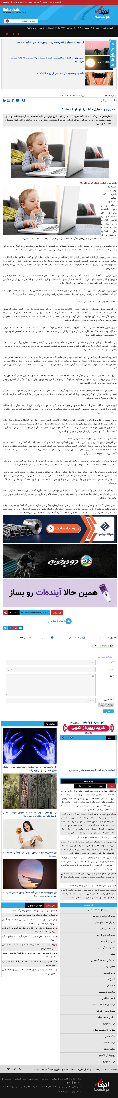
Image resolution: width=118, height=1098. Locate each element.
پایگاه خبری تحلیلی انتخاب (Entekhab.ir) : (98, 183)
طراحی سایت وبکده (105, 1017)
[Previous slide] (71, 737)
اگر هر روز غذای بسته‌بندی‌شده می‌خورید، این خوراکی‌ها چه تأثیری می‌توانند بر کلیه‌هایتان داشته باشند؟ (28, 921)
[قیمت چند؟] (112, 49)
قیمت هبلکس (108, 998)
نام (112, 661)
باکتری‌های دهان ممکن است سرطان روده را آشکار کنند (60, 73)
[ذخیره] (13, 100)
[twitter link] (8, 1069)
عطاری (112, 954)
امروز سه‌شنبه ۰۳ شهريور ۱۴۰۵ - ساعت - (94, 28)
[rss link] (20, 1069)
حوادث (36, 1069)
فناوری (57, 1069)
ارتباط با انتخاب (55, 2)
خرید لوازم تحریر (107, 929)
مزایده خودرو (109, 1023)
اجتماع (65, 1069)
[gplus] (15, 628)
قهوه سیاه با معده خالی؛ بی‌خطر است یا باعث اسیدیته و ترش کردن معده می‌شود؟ (28, 946)
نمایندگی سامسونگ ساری (103, 960)
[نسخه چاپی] (4, 100)
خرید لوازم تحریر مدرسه (104, 916)
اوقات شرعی (27, 2)
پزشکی (104, 100)
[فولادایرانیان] (60, 529)
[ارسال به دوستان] (8, 100)
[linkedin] (20, 628)
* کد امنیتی (109, 699)
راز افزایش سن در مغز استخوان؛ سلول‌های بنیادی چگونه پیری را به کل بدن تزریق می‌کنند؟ (30, 768)
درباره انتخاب (76, 1078)
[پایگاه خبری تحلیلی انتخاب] (103, 14)
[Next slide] (63, 737)
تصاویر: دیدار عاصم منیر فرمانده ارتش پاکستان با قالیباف (91, 885)
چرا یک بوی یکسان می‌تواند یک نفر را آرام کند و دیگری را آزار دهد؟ (28, 938)
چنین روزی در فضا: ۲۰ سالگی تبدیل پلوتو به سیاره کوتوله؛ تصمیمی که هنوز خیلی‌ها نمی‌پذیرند (47, 59)
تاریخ (80, 1069)
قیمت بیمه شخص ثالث (104, 1005)
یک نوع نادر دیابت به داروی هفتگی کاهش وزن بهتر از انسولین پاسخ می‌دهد (28, 971)
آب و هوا (37, 2)
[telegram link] (14, 1069)
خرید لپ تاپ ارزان (106, 935)
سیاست (98, 1069)
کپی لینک (57, 613)
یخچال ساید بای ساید (104, 922)
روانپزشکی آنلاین (107, 1055)
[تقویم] (112, 59)
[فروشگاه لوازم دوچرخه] (60, 561)
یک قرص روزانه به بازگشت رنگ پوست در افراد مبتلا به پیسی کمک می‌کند (28, 963)
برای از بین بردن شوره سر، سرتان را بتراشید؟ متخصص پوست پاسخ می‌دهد (28, 954)
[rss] (18, 34)
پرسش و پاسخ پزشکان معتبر (101, 910)
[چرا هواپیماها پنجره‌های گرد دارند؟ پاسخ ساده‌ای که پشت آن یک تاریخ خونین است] (30, 874)
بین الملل (88, 1069)
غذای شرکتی (109, 967)
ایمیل (111, 668)
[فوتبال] (112, 54)
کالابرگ (111, 979)
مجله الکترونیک (16, 2)
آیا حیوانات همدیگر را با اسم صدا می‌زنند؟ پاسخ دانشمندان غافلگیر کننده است (50, 42)
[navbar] (115, 28)
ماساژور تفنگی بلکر (106, 948)
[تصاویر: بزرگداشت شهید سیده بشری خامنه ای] (88, 754)
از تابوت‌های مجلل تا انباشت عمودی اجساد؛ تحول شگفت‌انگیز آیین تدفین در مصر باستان (30, 814)
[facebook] (10, 628)
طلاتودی (111, 986)
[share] (7, 34)
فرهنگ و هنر (47, 1069)
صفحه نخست (110, 1069)
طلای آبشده (109, 1049)
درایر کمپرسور (109, 973)
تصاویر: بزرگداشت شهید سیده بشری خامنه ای (92, 770)
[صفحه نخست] (112, 43)
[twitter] (5, 628)
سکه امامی (110, 1036)
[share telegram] (13, 34)
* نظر (111, 676)
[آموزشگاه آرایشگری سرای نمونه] (60, 593)
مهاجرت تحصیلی (107, 992)
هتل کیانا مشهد (107, 941)
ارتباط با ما (64, 1078)
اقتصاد (73, 1069)
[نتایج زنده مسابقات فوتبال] (112, 64)
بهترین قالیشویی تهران (104, 1030)
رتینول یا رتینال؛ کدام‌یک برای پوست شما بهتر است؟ (34, 915)
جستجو (77, 1082)
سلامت (113, 100)
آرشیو (69, 1082)
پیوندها (44, 2)
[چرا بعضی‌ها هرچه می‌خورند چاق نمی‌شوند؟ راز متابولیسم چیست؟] (30, 834)
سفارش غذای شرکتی (105, 1011)
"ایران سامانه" (63, 1091)
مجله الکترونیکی (20, 1078)
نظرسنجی (5, 2)
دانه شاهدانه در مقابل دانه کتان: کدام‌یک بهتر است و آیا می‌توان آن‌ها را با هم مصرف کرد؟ (28, 929)
